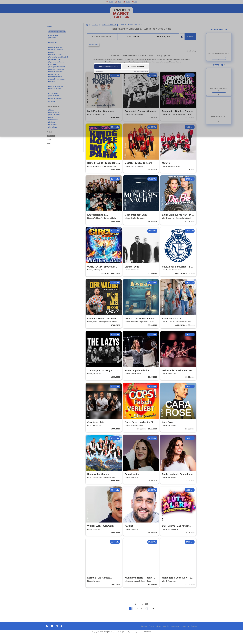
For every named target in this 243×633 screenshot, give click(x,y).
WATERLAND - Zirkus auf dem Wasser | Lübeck (101, 266)
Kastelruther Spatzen (98, 474)
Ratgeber (144, 626)
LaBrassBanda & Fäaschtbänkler (96, 215)
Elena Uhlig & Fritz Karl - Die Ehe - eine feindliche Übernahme (177, 215)
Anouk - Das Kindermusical (139, 318)
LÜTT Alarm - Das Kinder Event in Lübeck (175, 526)
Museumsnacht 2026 (136, 215)
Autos (49, 139)
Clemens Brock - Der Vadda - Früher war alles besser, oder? (102, 318)
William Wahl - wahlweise (101, 526)
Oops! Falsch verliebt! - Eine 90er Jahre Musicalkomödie (140, 422)
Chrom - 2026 (132, 266)
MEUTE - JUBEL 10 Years (138, 163)
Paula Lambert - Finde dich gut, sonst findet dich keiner (177, 474)
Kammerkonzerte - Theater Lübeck (139, 577)
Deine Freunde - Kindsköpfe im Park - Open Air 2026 (102, 163)
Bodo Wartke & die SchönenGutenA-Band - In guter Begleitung (176, 318)
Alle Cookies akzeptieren (108, 66)
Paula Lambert (132, 474)
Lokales (158, 626)
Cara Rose (167, 422)
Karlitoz (129, 526)
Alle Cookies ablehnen (135, 66)
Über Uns (166, 626)
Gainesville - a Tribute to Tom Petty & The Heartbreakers (178, 370)
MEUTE (166, 163)
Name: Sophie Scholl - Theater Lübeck (137, 370)
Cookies (194, 626)
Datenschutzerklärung (141, 71)
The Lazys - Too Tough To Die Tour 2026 (103, 370)
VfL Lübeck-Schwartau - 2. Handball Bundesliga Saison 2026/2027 (177, 266)
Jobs (48, 143)
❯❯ (152, 608)
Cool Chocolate (95, 422)
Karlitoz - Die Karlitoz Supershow (98, 577)
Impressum (175, 626)
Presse (151, 626)
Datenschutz (184, 626)
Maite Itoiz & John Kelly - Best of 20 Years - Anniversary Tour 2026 (178, 577)
